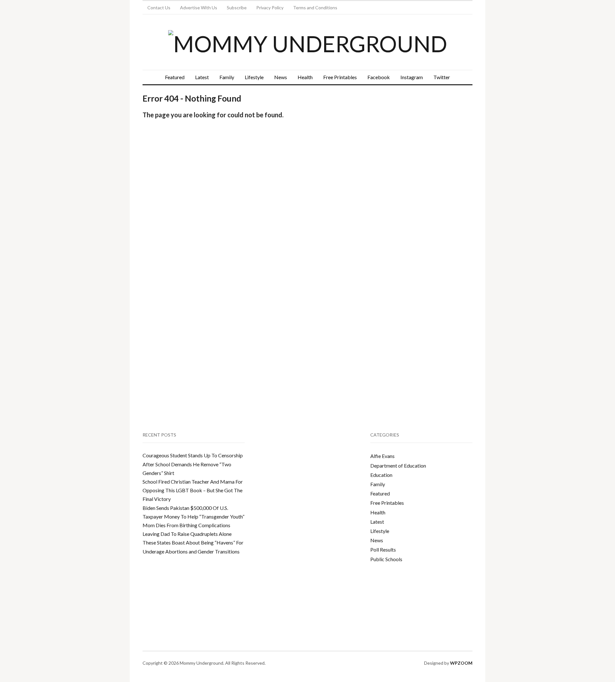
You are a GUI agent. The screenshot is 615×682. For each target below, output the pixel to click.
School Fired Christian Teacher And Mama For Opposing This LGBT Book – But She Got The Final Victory (193, 490)
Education (381, 475)
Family (226, 77)
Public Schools (386, 559)
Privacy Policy (269, 7)
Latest (202, 77)
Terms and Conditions (315, 7)
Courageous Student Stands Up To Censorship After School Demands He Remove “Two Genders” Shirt (193, 464)
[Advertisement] (418, 149)
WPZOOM (461, 663)
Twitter (441, 77)
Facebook (378, 77)
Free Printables (340, 77)
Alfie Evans (382, 456)
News (280, 77)
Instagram (411, 77)
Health (305, 77)
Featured (174, 77)
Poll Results (383, 549)
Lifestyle (254, 77)
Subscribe (237, 7)
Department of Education (398, 465)
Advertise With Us (198, 7)
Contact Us (158, 7)
